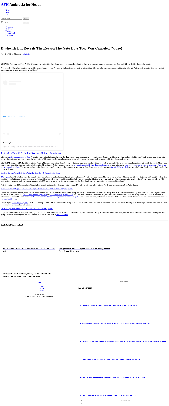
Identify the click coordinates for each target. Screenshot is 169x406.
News (8, 10)
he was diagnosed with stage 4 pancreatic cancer (91, 165)
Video (8, 14)
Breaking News (8, 143)
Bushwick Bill (20, 146)
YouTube (9, 29)
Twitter (8, 31)
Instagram (9, 35)
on (20, 203)
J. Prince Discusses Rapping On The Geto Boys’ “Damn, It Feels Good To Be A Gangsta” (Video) (37, 189)
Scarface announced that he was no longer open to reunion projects (54, 197)
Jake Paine (26, 54)
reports (5, 177)
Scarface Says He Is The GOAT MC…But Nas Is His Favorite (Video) (27, 209)
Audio (8, 12)
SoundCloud (10, 33)
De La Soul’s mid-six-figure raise (35, 195)
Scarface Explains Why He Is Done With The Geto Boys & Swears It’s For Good (30, 173)
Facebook (9, 27)
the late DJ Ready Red (119, 167)
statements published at (19, 157)
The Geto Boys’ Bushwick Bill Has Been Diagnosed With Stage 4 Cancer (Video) (31, 153)
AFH (5, 4)
